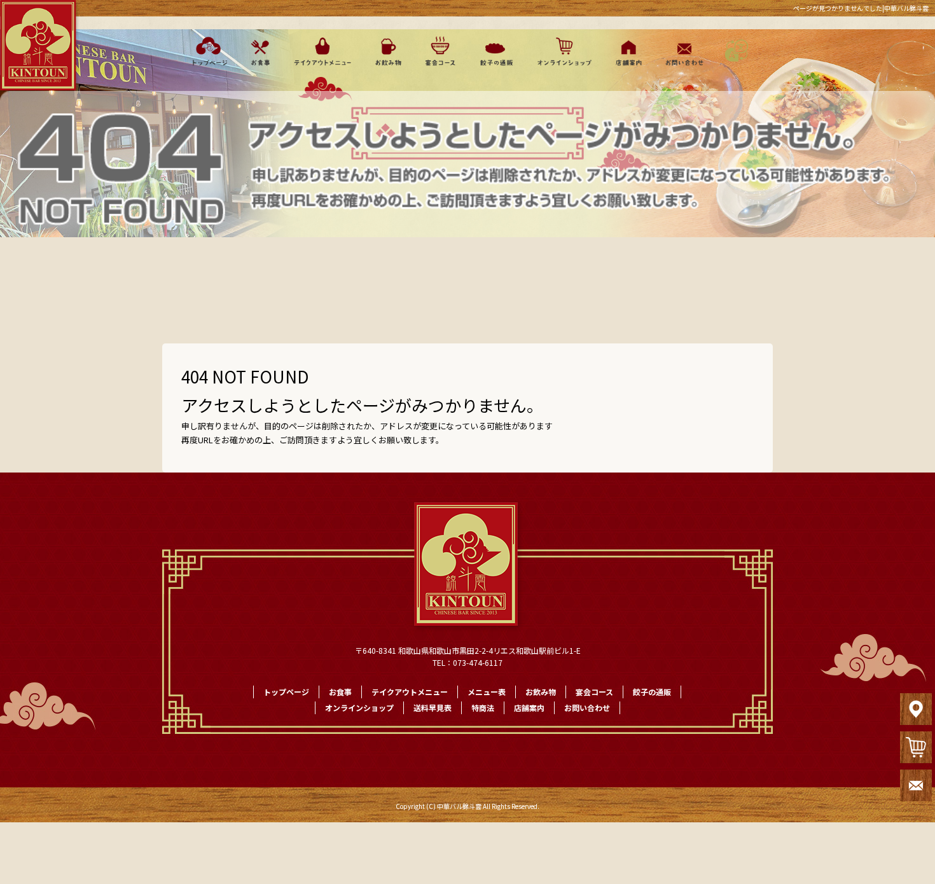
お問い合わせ (682, 51)
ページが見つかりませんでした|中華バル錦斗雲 (861, 8)
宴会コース (439, 51)
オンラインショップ (560, 51)
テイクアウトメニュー (323, 51)
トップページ (206, 51)
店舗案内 (626, 51)
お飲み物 (388, 51)
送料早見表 (432, 707)
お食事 (259, 51)
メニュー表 (487, 691)
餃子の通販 (493, 51)
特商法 (482, 707)
